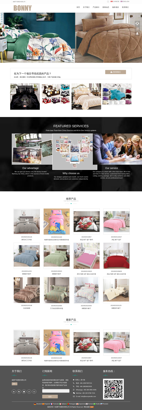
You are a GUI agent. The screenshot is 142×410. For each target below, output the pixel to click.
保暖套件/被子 (26, 274)
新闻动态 (105, 7)
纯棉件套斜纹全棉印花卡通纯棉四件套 (56, 240)
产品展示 (96, 7)
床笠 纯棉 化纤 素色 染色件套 (86, 274)
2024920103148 (26, 305)
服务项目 (115, 7)
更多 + (14, 383)
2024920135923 (56, 271)
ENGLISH (125, 1)
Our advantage (30, 168)
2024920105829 (116, 271)
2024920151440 (56, 237)
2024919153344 (86, 305)
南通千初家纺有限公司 (62, 407)
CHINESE (116, 1)
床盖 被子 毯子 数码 (86, 239)
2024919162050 (56, 305)
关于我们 (86, 7)
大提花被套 (26, 308)
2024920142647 (116, 237)
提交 (50, 396)
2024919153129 (116, 305)
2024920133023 (86, 271)
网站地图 (87, 407)
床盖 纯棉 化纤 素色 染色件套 (116, 274)
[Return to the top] (137, 34)
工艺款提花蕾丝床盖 (56, 308)
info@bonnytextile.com (88, 396)
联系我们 (125, 7)
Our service (111, 168)
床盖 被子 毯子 (116, 239)
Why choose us (71, 173)
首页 (78, 7)
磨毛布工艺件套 (27, 239)
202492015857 (86, 237)
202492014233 (27, 271)
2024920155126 (26, 237)
